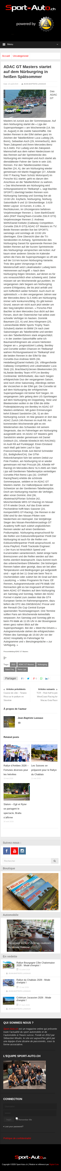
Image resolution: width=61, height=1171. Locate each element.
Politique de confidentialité (17, 1138)
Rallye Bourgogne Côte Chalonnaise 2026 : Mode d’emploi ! (35, 964)
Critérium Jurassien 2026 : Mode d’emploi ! (33, 999)
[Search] (54, 861)
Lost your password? (14, 1126)
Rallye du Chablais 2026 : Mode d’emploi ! (33, 981)
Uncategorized (20, 56)
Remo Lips (22, 669)
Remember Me (25, 1120)
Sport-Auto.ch (10, 1028)
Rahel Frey (9, 669)
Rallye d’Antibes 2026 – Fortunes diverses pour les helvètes (16, 770)
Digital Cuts (54, 1164)
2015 (13, 664)
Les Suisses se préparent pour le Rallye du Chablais (44, 770)
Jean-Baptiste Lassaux (35, 84)
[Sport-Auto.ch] (30, 8)
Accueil (6, 56)
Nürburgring (42, 664)
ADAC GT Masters (26, 664)
